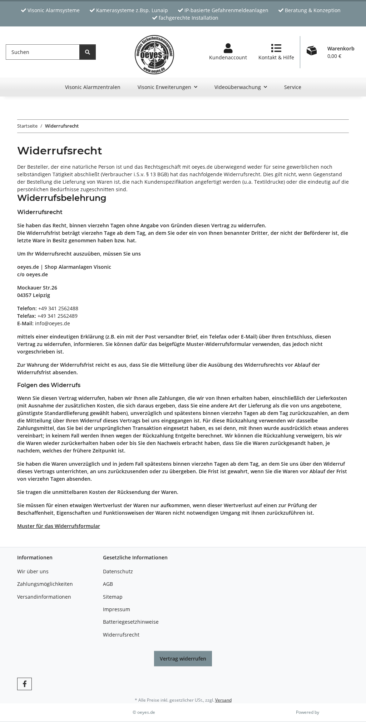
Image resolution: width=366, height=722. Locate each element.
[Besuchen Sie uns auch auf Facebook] (24, 684)
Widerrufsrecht (121, 634)
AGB (108, 583)
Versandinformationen (44, 596)
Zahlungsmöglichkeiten (45, 583)
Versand (223, 700)
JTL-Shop (328, 712)
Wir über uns (33, 571)
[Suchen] (87, 52)
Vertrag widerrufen (183, 658)
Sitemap (113, 596)
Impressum (116, 609)
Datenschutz (118, 571)
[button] (228, 52)
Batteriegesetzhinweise (131, 621)
